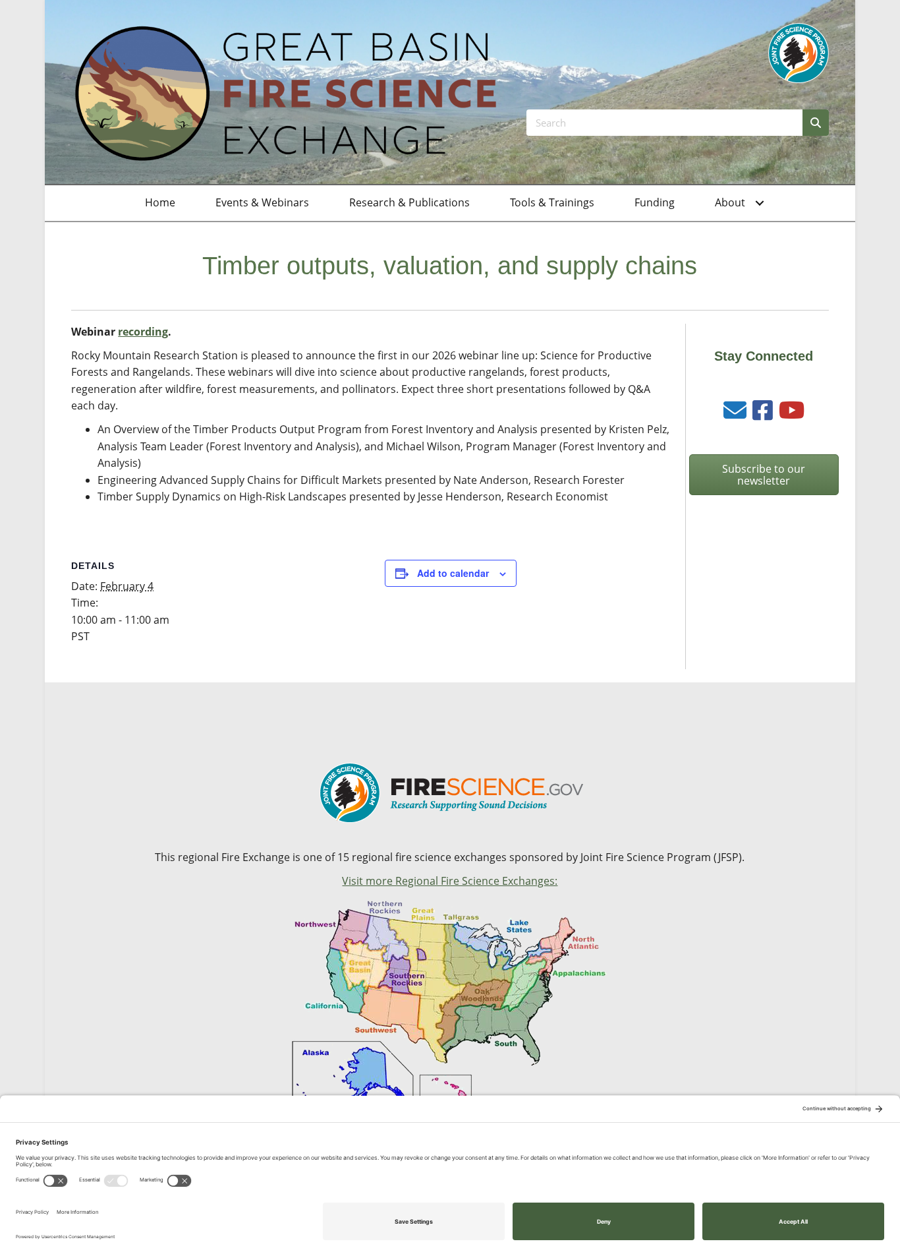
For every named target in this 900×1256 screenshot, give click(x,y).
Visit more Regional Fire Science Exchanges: (449, 881)
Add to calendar (453, 573)
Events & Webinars (262, 202)
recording (143, 331)
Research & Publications (409, 202)
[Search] (815, 122)
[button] (759, 203)
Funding (654, 202)
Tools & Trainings (552, 202)
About (730, 202)
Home (160, 202)
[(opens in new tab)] (798, 52)
